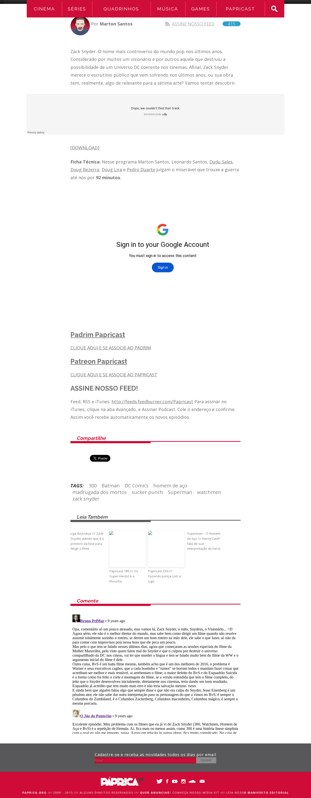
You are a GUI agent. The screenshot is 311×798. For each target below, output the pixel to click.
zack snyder (85, 498)
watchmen (209, 492)
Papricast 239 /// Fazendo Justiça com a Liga (164, 576)
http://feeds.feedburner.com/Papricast (152, 401)
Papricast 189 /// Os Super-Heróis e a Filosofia (123, 576)
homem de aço (170, 485)
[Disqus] (155, 673)
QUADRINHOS (121, 8)
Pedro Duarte (141, 169)
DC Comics (136, 485)
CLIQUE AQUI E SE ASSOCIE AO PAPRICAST (113, 375)
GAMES (200, 8)
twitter (158, 781)
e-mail (201, 781)
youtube (175, 781)
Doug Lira (112, 169)
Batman (111, 485)
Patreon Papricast (98, 361)
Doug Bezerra (84, 169)
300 (93, 485)
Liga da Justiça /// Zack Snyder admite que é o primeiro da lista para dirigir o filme (87, 541)
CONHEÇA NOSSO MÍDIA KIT (196, 792)
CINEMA (44, 8)
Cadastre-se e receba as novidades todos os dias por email (155, 754)
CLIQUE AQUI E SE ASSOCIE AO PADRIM (110, 348)
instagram (184, 781)
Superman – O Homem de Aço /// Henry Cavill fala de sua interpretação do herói (203, 541)
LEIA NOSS (257, 792)
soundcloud (192, 781)
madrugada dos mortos (99, 492)
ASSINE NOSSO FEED (203, 24)
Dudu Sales (221, 162)
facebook (167, 781)
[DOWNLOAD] (84, 148)
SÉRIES (77, 8)
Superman (180, 492)
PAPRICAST (240, 8)
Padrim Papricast (97, 335)
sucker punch (147, 492)
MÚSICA (167, 8)
